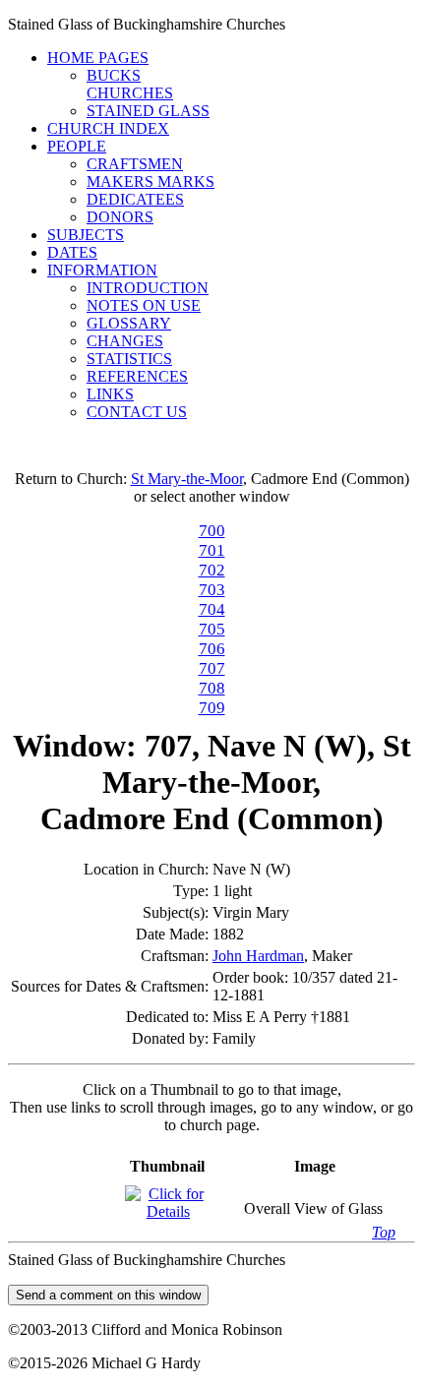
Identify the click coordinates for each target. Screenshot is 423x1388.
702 (212, 570)
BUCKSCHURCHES (130, 84)
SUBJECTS (85, 234)
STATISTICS (129, 358)
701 (212, 550)
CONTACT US (137, 411)
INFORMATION (102, 270)
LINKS (110, 394)
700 (212, 530)
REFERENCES (137, 376)
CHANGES (125, 340)
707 (212, 668)
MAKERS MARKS (150, 181)
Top (383, 1232)
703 (212, 589)
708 (212, 688)
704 (212, 609)
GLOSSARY (129, 323)
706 (212, 648)
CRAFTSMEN (135, 163)
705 (212, 629)
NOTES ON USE (144, 305)
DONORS (120, 217)
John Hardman (258, 955)
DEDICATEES (135, 199)
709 (212, 707)
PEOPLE (76, 146)
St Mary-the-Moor (187, 478)
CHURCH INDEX (108, 128)
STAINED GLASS (148, 110)
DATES (72, 252)
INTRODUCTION (148, 287)
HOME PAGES (98, 57)
